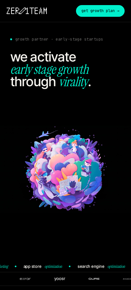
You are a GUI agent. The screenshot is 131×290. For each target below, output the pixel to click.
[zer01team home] (26, 10)
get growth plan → (100, 10)
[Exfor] (31, 278)
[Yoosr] (65, 278)
